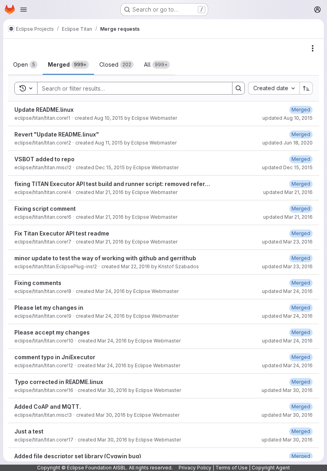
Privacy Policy (195, 468)
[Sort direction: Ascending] (306, 88)
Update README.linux (44, 109)
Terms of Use (231, 468)
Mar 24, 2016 (110, 291)
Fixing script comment (45, 208)
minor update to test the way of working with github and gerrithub (105, 258)
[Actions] (312, 48)
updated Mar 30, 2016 (287, 390)
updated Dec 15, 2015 (287, 167)
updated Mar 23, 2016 (287, 242)
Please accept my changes (52, 332)
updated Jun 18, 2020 (287, 143)
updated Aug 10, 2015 (287, 118)
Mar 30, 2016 (112, 390)
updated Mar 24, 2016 (287, 291)
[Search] (238, 88)
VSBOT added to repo (44, 159)
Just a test (28, 431)
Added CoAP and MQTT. (47, 406)
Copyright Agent (271, 468)
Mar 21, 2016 (109, 192)
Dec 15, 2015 (110, 167)
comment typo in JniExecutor (54, 357)
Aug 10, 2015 (108, 118)
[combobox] (273, 88)
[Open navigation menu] (23, 9)
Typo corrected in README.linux (58, 381)
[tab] (25, 65)
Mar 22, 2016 (135, 266)
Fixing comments (37, 282)
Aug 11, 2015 (109, 143)
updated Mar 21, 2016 (288, 192)
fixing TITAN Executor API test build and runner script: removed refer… (112, 183)
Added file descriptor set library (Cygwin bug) (77, 456)
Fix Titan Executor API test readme (61, 233)
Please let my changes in (48, 307)
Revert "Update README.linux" (56, 134)
